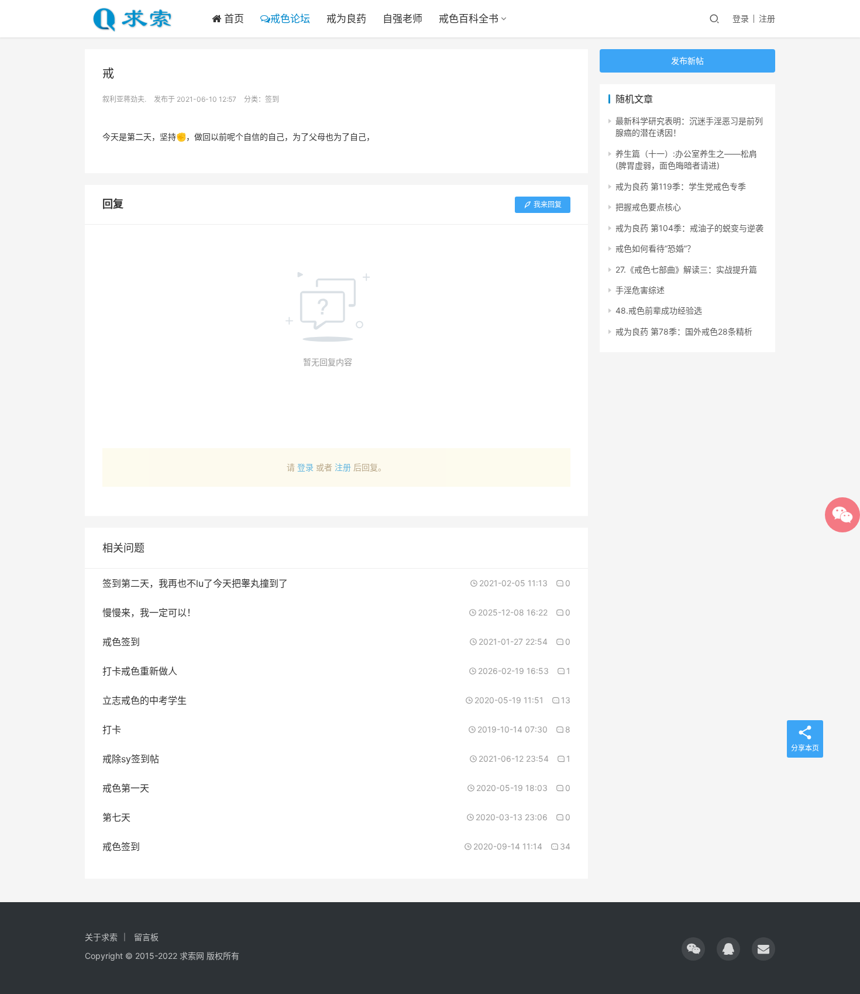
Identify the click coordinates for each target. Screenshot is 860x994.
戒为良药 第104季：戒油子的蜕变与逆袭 (689, 228)
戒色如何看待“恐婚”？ (655, 248)
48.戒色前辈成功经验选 (658, 310)
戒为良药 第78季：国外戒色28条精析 (683, 331)
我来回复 (548, 204)
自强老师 (402, 19)
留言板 (146, 937)
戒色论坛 (290, 19)
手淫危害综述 (640, 290)
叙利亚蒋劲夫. (124, 99)
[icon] (693, 949)
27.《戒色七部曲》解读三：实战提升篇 (686, 269)
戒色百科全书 (468, 19)
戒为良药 (346, 19)
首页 (232, 19)
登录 (740, 18)
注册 (767, 18)
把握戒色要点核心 (648, 207)
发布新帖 (687, 61)
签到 (272, 99)
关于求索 (101, 937)
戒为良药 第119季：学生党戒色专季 (680, 186)
